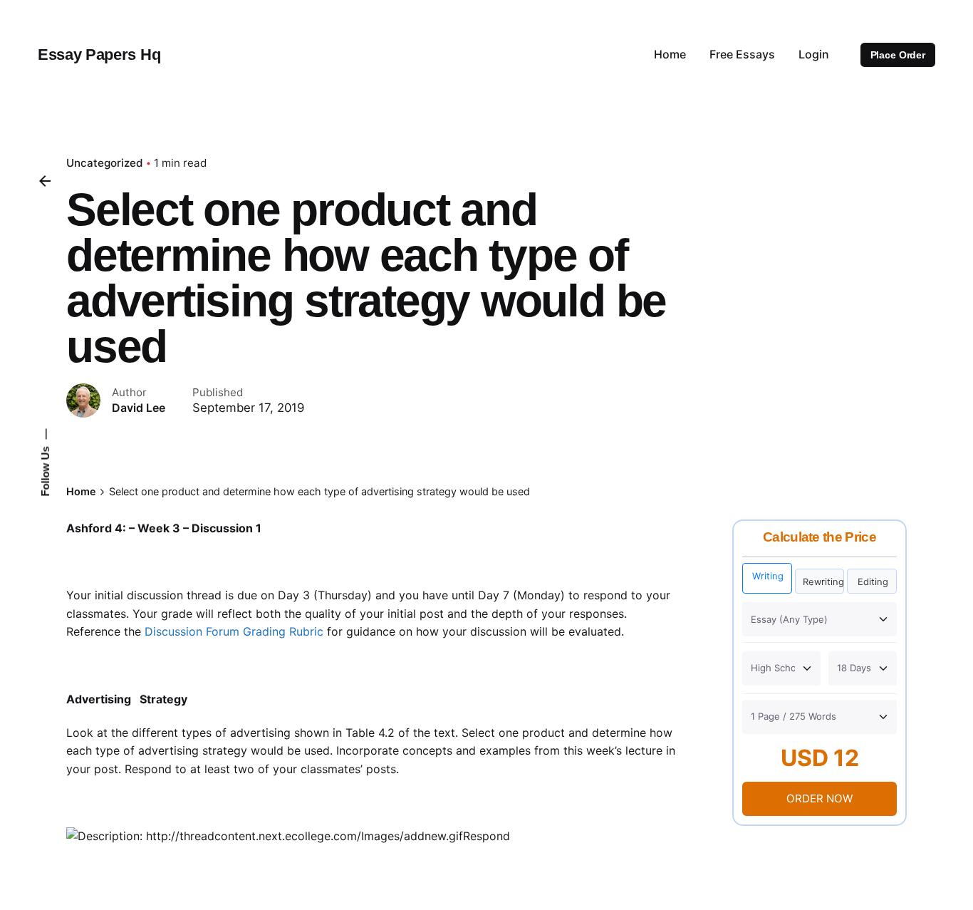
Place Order (897, 55)
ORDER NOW (819, 798)
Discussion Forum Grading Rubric (234, 631)
